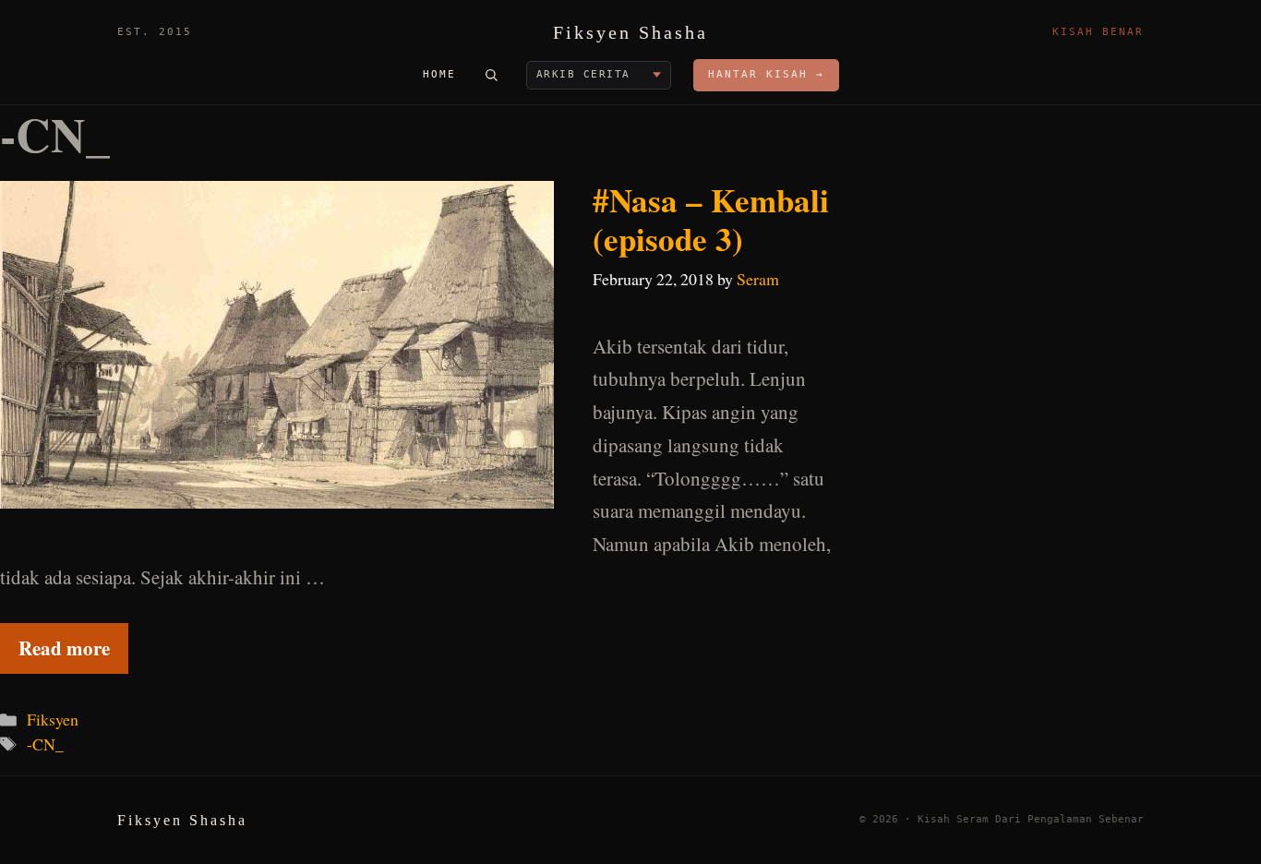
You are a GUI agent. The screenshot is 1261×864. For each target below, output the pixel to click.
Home (439, 74)
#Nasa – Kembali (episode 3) (711, 219)
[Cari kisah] (491, 75)
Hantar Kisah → (766, 74)
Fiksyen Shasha (630, 32)
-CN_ (45, 744)
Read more (64, 648)
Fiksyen (52, 719)
